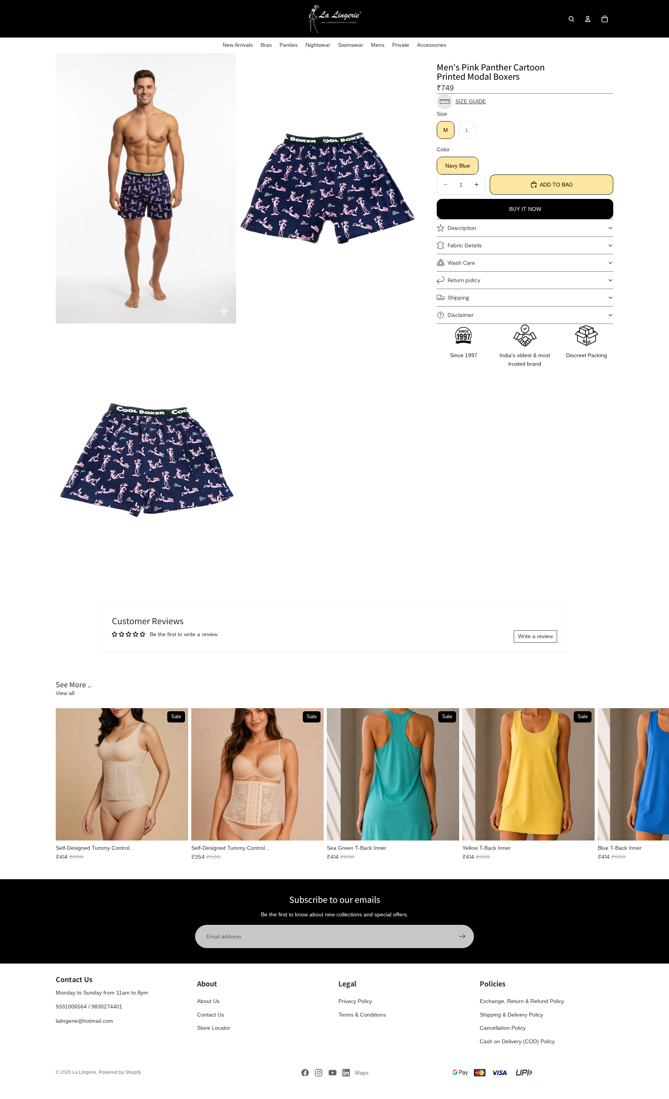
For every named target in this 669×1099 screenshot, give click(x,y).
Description (462, 227)
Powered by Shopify (120, 1072)
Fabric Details (465, 244)
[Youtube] (332, 1072)
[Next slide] (604, 784)
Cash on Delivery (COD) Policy (517, 1041)
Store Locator (213, 1028)
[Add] (447, 829)
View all (65, 693)
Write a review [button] (535, 636)
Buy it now (525, 209)
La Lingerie (84, 1072)
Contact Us (210, 1015)
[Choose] (176, 829)
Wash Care (461, 262)
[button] (525, 102)
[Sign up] (462, 936)
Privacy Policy (355, 1001)
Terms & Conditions (362, 1015)
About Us (208, 1001)
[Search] (571, 18)
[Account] (587, 18)
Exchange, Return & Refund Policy (522, 1001)
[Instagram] (318, 1072)
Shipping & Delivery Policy (511, 1015)
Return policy (464, 279)
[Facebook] (305, 1072)
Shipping (458, 297)
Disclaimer (460, 314)
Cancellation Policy (503, 1028)
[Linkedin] (346, 1072)
